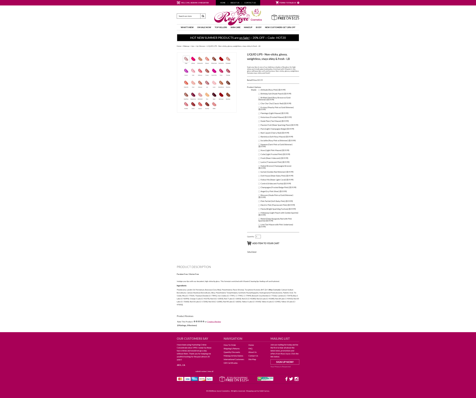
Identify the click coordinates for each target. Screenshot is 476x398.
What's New (187, 27)
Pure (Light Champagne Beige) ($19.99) (277, 129)
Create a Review (214, 321)
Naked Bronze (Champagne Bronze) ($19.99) (274, 167)
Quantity (250, 236)
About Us (234, 3)
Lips (192, 46)
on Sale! (244, 37)
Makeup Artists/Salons (233, 355)
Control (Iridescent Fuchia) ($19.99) (276, 183)
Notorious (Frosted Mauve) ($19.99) (276, 117)
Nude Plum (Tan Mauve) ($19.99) (275, 121)
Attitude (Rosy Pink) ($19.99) (273, 90)
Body (259, 27)
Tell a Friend (251, 252)
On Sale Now (204, 27)
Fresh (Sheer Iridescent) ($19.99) (274, 158)
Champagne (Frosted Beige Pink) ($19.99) (278, 187)
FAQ (250, 348)
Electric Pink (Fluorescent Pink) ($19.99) (278, 205)
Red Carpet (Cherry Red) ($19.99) (275, 133)
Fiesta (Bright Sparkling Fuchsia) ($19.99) (278, 209)
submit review (200, 359)
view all (210, 359)
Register (204, 3)
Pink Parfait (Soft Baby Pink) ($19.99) (277, 201)
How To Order (230, 345)
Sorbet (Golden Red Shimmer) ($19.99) (277, 172)
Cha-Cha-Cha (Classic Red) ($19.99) (276, 103)
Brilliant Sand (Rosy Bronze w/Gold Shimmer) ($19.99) (274, 98)
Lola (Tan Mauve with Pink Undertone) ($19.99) (275, 225)
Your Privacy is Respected (280, 366)
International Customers (234, 359)
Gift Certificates (231, 363)
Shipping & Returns (232, 348)
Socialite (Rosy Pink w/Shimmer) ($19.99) (278, 140)
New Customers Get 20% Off (280, 27)
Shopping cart (251, 387)
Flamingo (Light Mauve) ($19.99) (274, 113)
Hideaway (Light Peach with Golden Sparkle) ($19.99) (278, 214)
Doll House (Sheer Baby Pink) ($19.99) (277, 175)
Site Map (252, 359)
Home (222, 3)
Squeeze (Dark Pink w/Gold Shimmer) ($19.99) (275, 145)
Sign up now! (285, 361)
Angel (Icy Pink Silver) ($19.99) (274, 191)
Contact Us (250, 3)
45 (256, 11)
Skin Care (235, 27)
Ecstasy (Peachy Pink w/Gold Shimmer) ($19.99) (276, 108)
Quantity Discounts (232, 352)
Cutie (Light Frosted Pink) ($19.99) (275, 154)
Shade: (254, 90)
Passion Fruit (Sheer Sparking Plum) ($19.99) (279, 125)
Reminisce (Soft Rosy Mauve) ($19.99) (277, 136)
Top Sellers (221, 27)
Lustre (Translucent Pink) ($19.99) (275, 162)
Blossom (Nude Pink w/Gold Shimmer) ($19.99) (275, 196)
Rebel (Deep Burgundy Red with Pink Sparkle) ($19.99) (275, 219)
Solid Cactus (264, 387)
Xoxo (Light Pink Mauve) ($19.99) (275, 150)
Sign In (194, 3)
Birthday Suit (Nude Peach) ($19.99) (276, 93)
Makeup (248, 27)
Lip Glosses (200, 46)
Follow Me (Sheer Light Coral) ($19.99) (277, 179)
